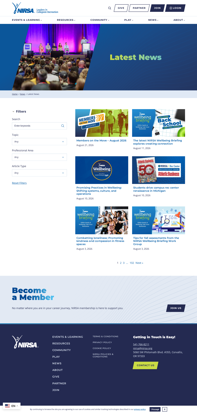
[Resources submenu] (74, 20)
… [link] (127, 263)
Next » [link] (139, 263)
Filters (21, 111)
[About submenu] (184, 20)
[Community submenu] (108, 20)
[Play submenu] (132, 20)
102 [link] (132, 263)
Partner (139, 8)
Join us (175, 308)
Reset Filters (19, 183)
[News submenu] (157, 20)
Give (121, 8)
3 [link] (123, 263)
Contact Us (145, 365)
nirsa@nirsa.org (142, 348)
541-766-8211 (141, 344)
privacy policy (140, 409)
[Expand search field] (109, 8)
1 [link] (117, 263)
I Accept (155, 409)
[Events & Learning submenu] (41, 20)
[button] (39, 141)
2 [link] (120, 263)
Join (157, 8)
